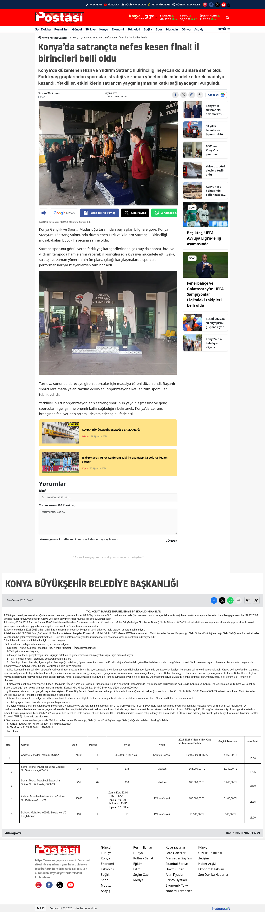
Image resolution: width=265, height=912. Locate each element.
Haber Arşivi (207, 864)
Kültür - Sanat (143, 858)
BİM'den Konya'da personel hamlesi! (212, 150)
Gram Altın (209, 16)
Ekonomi (118, 29)
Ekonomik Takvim (178, 885)
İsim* (42, 490)
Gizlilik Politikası (210, 853)
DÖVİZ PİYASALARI (135, 4)
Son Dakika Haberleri (213, 874)
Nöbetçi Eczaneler (179, 891)
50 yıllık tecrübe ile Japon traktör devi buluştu (215, 130)
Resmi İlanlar (142, 847)
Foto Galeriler (176, 853)
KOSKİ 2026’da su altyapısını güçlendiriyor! (215, 323)
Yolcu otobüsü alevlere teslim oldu (215, 170)
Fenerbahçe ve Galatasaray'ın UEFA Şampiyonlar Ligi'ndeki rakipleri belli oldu (205, 294)
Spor (159, 29)
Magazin (172, 29)
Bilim (136, 869)
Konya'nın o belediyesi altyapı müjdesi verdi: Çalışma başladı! (215, 343)
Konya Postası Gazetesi (54, 37)
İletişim (203, 858)
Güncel (77, 29)
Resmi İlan (61, 29)
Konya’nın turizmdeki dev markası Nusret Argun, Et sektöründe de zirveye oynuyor (215, 110)
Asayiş (198, 29)
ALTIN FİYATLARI (161, 4)
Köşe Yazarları (176, 847)
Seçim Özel (141, 874)
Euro (185, 16)
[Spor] (205, 214)
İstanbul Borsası (177, 864)
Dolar (166, 16)
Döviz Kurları (175, 869)
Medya (138, 880)
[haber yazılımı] (221, 908)
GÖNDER (171, 540)
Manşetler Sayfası (179, 858)
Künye (202, 847)
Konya (103, 29)
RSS (42, 908)
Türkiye (91, 29)
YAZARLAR (95, 4)
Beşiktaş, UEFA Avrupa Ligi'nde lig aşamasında (204, 238)
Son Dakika (43, 29)
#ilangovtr (13, 833)
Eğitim (138, 864)
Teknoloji (134, 29)
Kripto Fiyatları (176, 880)
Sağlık (148, 29)
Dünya (186, 29)
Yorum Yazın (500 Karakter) (57, 505)
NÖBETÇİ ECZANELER (188, 4)
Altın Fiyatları (175, 874)
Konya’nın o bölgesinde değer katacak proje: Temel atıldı (215, 191)
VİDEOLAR (113, 4)
